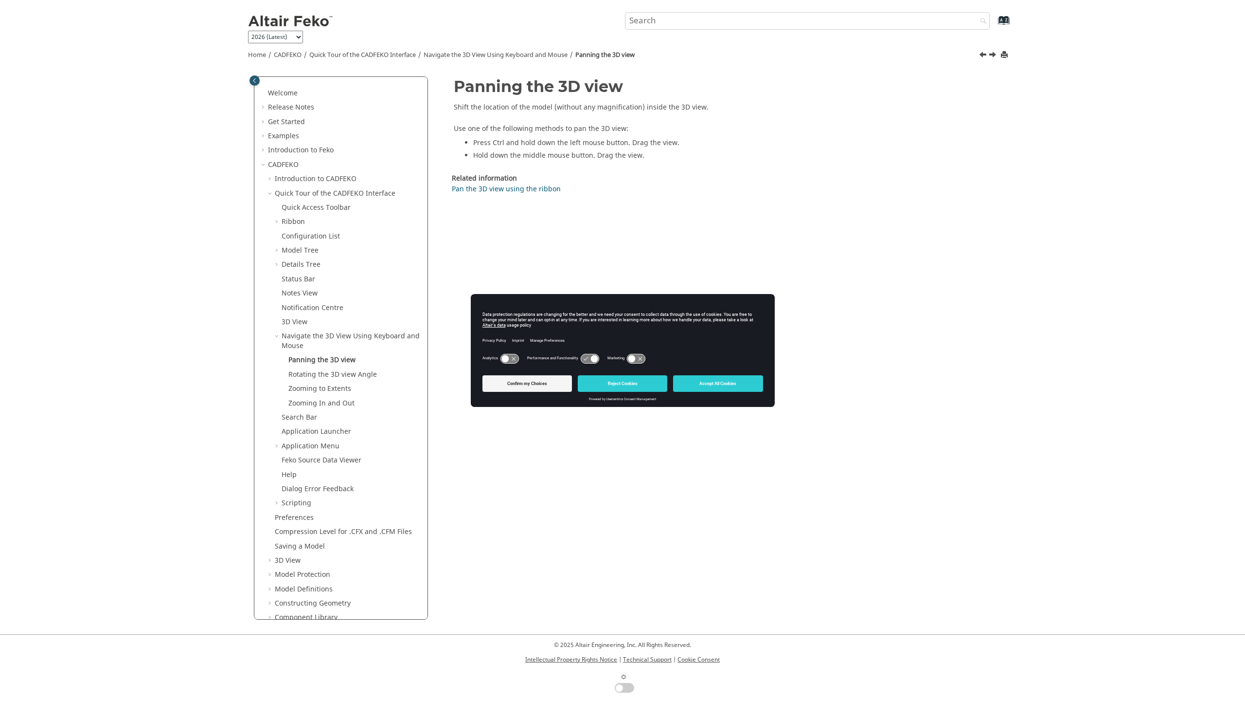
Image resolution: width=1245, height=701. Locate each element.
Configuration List (311, 236)
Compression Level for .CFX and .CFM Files (343, 532)
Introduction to (301, 150)
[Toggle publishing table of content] (254, 80)
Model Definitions (304, 589)
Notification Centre (312, 308)
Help (289, 475)
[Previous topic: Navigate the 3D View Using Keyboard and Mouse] (984, 56)
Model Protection (302, 575)
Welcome (283, 93)
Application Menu (310, 446)
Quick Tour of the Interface (362, 55)
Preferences (294, 518)
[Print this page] (1005, 55)
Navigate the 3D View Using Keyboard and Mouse (496, 55)
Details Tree (301, 264)
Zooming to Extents (319, 389)
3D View (294, 322)
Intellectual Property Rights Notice (571, 659)
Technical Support (647, 659)
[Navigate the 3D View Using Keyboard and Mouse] (984, 56)
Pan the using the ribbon (506, 189)
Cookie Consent (698, 659)
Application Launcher (316, 431)
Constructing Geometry (313, 603)
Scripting (296, 503)
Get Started (286, 122)
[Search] (981, 21)
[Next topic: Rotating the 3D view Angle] (993, 56)
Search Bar (299, 417)
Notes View (300, 293)
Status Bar (298, 279)
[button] (264, 93)
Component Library (306, 617)
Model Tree (300, 250)
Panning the (605, 55)
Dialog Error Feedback (318, 489)
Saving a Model (300, 546)
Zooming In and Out (321, 403)
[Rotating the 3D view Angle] (993, 56)
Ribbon (293, 222)
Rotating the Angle (332, 374)
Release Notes (291, 107)
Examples (283, 136)
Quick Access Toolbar (316, 208)
